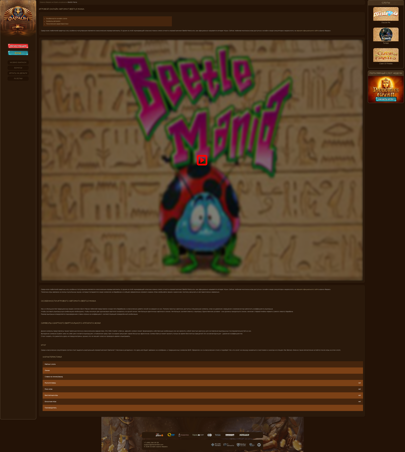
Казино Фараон (18, 62)
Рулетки (18, 78)
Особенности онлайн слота (56, 18)
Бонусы (18, 68)
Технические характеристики (57, 24)
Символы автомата (53, 21)
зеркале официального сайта (307, 30)
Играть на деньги (18, 73)
